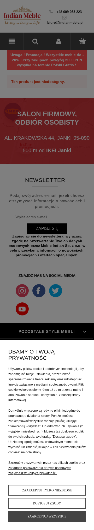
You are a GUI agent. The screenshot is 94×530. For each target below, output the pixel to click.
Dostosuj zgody (47, 503)
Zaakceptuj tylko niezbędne (47, 490)
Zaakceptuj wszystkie (47, 516)
